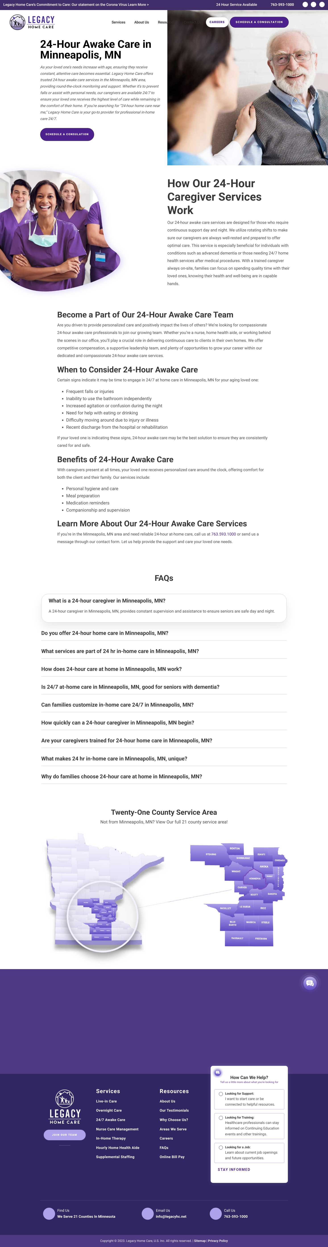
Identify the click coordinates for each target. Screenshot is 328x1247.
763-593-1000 (282, 4)
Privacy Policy (218, 1241)
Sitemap (200, 1241)
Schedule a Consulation (67, 134)
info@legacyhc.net (171, 1216)
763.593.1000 (223, 534)
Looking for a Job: (251, 1153)
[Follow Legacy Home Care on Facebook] (305, 4)
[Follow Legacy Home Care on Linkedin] (313, 4)
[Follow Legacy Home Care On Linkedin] (64, 1154)
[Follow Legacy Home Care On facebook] (56, 1154)
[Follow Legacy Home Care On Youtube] (73, 1154)
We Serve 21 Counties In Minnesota (86, 1216)
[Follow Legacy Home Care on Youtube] (322, 4)
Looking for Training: (252, 1126)
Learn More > (138, 4)
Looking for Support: (250, 1099)
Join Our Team (64, 1134)
